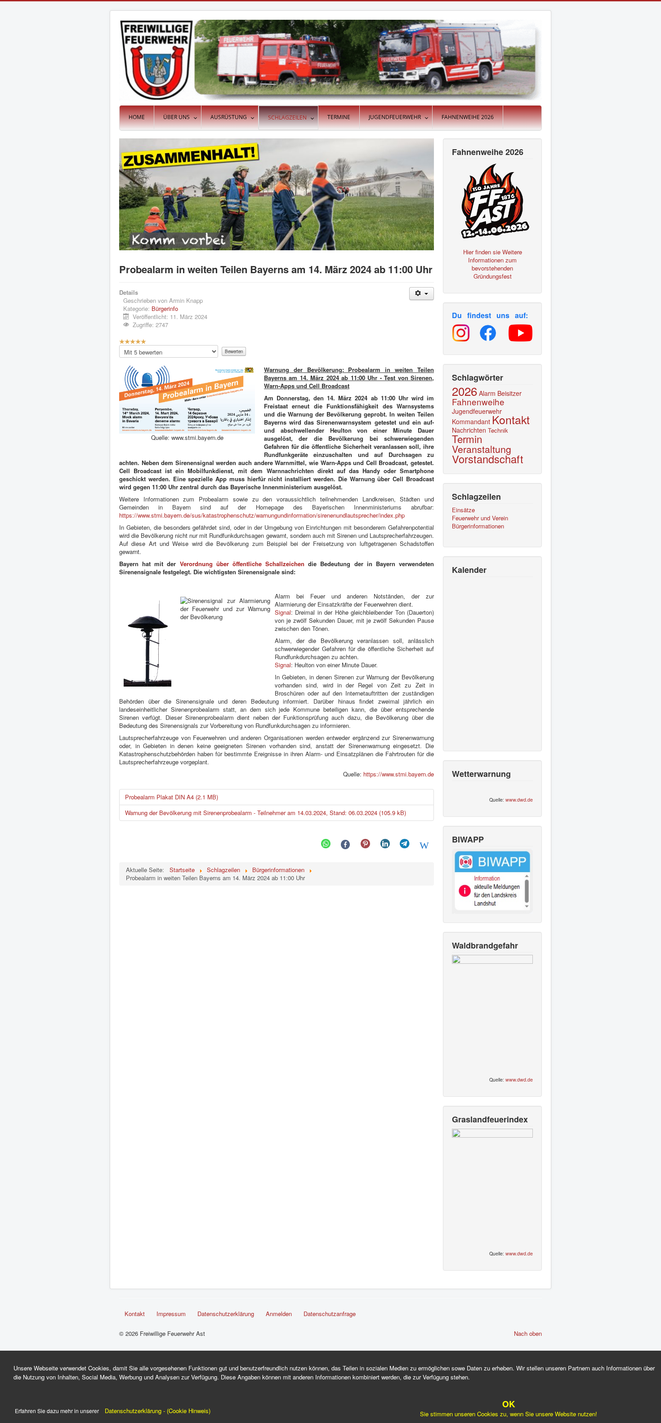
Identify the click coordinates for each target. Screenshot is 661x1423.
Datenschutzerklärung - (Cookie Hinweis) (156, 1410)
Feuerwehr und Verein (480, 518)
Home (137, 117)
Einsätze (463, 510)
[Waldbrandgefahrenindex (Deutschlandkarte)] (492, 1012)
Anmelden (279, 1313)
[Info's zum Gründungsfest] (492, 199)
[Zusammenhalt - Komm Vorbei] (276, 193)
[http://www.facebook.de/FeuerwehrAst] (487, 332)
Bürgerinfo (165, 308)
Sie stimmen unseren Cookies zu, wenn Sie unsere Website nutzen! (508, 1409)
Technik (498, 430)
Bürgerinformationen (478, 526)
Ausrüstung (228, 117)
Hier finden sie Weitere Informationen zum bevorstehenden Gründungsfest (492, 264)
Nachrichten (469, 430)
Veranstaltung (481, 449)
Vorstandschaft (487, 458)
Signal (283, 612)
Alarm (487, 393)
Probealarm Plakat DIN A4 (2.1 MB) (171, 797)
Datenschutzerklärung (225, 1313)
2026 (464, 390)
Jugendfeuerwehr (395, 117)
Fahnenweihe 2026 (468, 117)
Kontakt (511, 419)
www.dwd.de (519, 799)
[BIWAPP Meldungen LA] (492, 880)
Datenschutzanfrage (330, 1313)
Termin (467, 438)
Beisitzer (509, 393)
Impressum (171, 1313)
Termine (338, 117)
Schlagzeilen (287, 117)
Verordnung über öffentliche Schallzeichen (242, 563)
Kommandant (471, 421)
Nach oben (528, 1333)
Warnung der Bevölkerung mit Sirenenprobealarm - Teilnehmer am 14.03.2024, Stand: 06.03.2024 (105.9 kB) (265, 812)
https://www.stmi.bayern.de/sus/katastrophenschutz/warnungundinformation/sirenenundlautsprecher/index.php (262, 515)
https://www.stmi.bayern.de (398, 774)
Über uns (176, 117)
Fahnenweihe (478, 401)
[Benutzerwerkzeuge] (421, 293)
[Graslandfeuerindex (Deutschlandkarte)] (492, 1186)
